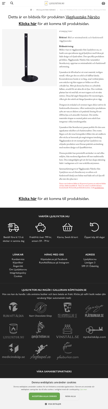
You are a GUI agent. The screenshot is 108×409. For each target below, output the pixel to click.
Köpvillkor (18, 262)
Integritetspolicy (18, 272)
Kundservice (18, 259)
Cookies (18, 276)
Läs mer (83, 389)
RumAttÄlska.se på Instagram (54, 262)
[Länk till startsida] (31, 10)
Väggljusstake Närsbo (83, 17)
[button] (54, 404)
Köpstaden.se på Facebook (54, 259)
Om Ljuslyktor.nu (18, 269)
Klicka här (28, 23)
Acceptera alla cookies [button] (44, 396)
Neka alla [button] (70, 396)
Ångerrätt (18, 266)
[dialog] (54, 393)
